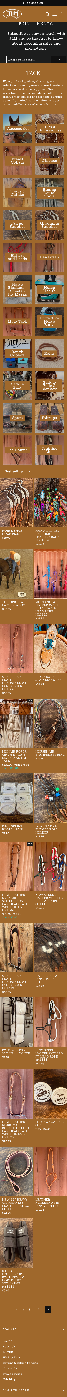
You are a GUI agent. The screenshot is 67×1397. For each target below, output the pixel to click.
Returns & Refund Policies (20, 1363)
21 (39, 1309)
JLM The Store (16, 1390)
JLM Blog (9, 1379)
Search (7, 1341)
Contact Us (10, 1368)
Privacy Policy (12, 1374)
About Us (9, 1346)
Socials (10, 1329)
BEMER (8, 1352)
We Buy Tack (11, 1357)
